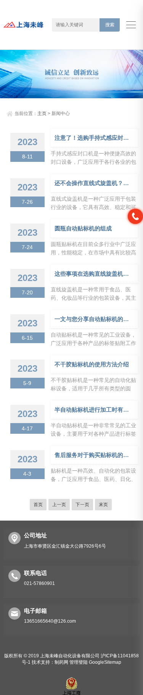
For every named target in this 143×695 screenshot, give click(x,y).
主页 (42, 113)
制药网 (61, 662)
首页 (38, 504)
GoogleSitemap (105, 662)
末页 (103, 504)
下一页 (82, 504)
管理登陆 (78, 662)
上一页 (59, 504)
